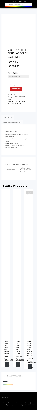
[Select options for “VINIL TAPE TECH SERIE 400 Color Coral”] (7, 364)
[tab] (7, 117)
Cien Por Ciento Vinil (18, 2)
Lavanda (17, 101)
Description (7, 117)
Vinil (14, 103)
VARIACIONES (13, 73)
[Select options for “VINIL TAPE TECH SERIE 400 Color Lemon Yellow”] (30, 366)
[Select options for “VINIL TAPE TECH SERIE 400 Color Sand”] (18, 364)
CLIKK (33, 405)
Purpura (10, 103)
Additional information (12, 122)
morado (23, 101)
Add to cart (16, 89)
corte (12, 101)
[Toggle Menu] (2, 2)
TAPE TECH (18, 97)
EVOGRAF (28, 405)
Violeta (19, 103)
